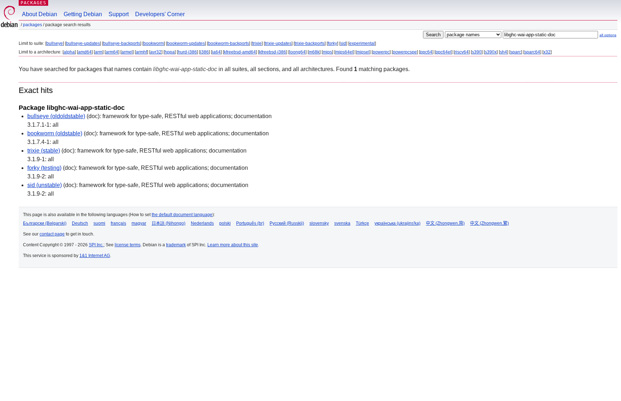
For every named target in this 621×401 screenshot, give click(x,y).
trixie (257, 43)
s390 (477, 52)
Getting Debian (83, 14)
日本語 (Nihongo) (168, 223)
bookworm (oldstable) (54, 133)
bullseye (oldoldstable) (56, 116)
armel (127, 52)
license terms (128, 244)
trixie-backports (310, 43)
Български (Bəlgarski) (44, 223)
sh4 (503, 52)
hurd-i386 (187, 52)
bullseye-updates (83, 43)
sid (343, 43)
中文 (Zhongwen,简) (445, 223)
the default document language (182, 214)
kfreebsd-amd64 (240, 52)
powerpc (381, 52)
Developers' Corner (160, 14)
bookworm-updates (186, 43)
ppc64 (426, 52)
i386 (204, 52)
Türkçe (362, 223)
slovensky (319, 223)
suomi (99, 223)
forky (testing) (44, 168)
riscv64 (462, 52)
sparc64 (532, 52)
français (118, 223)
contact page (52, 234)
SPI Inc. (96, 244)
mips (327, 52)
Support (119, 14)
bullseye (54, 43)
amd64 (85, 52)
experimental (362, 43)
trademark (176, 244)
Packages (33, 2)
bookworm (153, 43)
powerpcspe (405, 52)
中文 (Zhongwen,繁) (489, 223)
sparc (515, 52)
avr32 (155, 52)
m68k (314, 52)
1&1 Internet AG (94, 255)
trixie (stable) (43, 151)
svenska (342, 223)
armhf (141, 52)
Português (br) (250, 223)
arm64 (112, 52)
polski (225, 223)
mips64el (344, 52)
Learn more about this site (232, 244)
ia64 (216, 52)
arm (98, 52)
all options (607, 35)
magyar (139, 223)
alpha (69, 52)
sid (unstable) (44, 185)
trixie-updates (278, 43)
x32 (547, 52)
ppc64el (443, 52)
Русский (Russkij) (287, 223)
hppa (170, 52)
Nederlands (202, 223)
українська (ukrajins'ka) (397, 223)
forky (332, 43)
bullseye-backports (121, 43)
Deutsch (80, 223)
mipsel (362, 52)
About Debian (39, 14)
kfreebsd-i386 (272, 52)
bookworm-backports (228, 43)
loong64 (297, 52)
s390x (491, 52)
